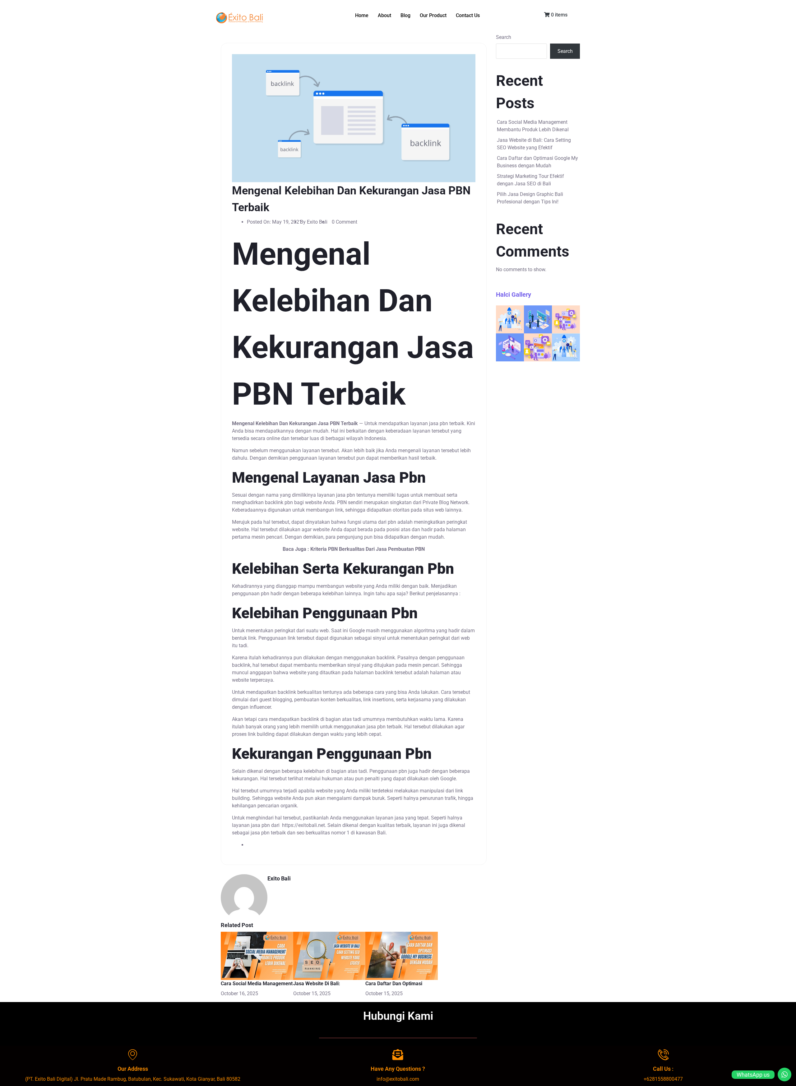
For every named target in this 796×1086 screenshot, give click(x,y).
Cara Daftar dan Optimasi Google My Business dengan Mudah (537, 162)
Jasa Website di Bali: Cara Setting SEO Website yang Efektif (534, 144)
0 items (558, 15)
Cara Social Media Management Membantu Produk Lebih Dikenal (533, 125)
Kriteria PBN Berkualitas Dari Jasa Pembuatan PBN (367, 549)
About (384, 15)
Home (361, 15)
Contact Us (468, 15)
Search (503, 37)
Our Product (433, 15)
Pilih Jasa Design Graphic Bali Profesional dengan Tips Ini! (530, 198)
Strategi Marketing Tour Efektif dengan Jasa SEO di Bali (530, 180)
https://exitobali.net (303, 825)
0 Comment (344, 222)
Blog (405, 15)
